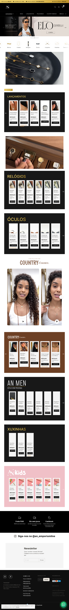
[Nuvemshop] (58, 590)
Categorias (9, 13)
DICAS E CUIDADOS (28, 591)
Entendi (17, 607)
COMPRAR (13, 122)
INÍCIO (21, 13)
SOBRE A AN (26, 576)
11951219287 (6, 582)
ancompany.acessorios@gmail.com (11, 585)
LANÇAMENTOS (30, 13)
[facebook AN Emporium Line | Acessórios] (10, 576)
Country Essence (52, 13)
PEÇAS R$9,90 (40, 13)
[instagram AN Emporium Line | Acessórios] (4, 576)
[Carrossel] (34, 26)
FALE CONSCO (27, 579)
